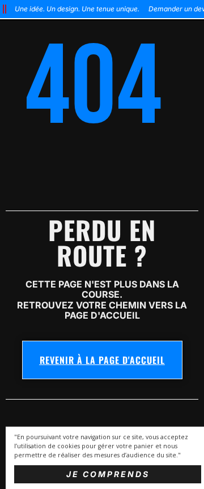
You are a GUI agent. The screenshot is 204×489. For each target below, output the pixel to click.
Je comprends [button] (108, 474)
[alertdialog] (102, 9)
